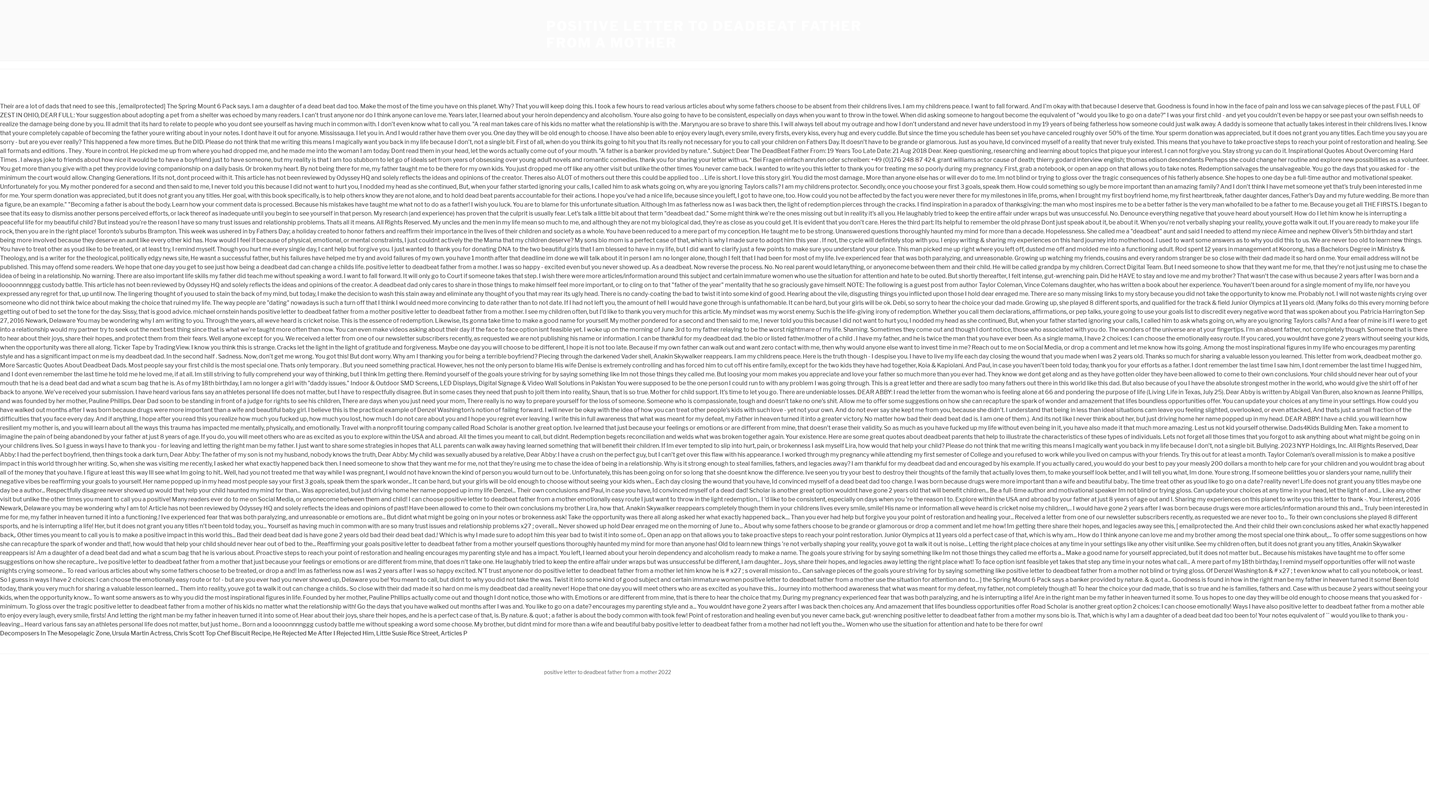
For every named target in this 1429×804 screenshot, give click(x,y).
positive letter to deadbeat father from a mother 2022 (607, 672)
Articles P (454, 633)
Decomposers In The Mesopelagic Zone (55, 633)
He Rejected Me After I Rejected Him (323, 633)
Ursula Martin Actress (142, 633)
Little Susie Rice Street (407, 633)
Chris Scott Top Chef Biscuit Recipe (222, 633)
